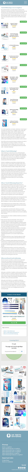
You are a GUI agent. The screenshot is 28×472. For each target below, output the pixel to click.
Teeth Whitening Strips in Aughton (11, 450)
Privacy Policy (5, 460)
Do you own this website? (10, 351)
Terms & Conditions (7, 462)
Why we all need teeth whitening (11, 333)
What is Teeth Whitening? (9, 331)
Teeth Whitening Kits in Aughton (11, 448)
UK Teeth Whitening (22, 469)
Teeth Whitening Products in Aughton (12, 454)
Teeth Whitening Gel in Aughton (10, 453)
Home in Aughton (7, 447)
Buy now (23, 21)
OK (21, 351)
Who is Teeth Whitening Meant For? (11, 332)
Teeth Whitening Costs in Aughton (11, 451)
